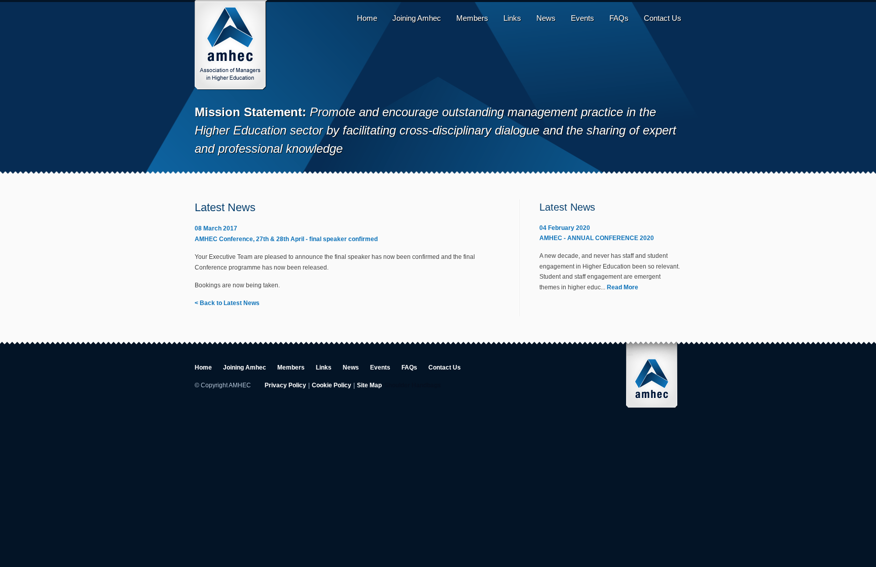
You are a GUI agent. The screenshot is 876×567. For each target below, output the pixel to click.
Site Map (369, 385)
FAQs (619, 18)
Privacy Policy (285, 385)
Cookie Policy (331, 385)
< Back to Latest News (227, 303)
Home (367, 18)
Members (472, 18)
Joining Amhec (416, 18)
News (546, 18)
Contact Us (662, 18)
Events (582, 18)
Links (512, 18)
